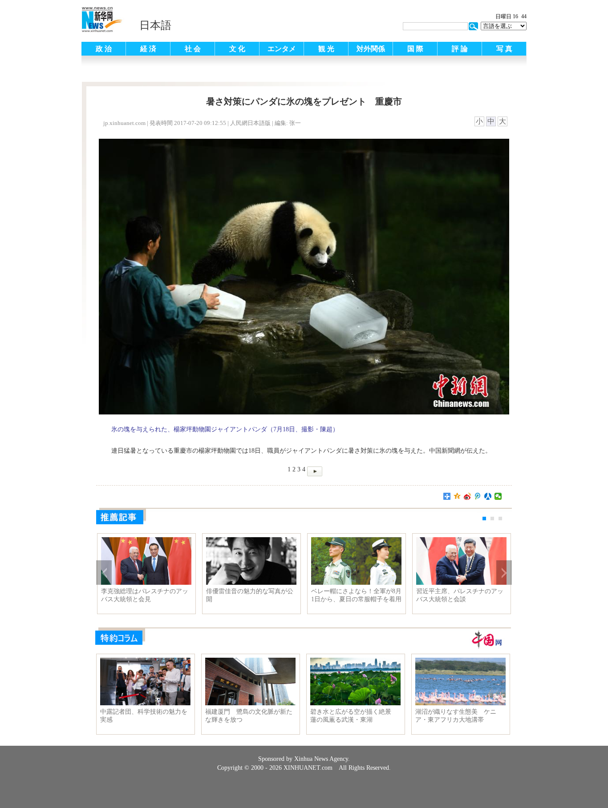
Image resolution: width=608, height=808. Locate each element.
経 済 (148, 48)
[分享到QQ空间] (457, 496)
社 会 (193, 48)
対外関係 (371, 48)
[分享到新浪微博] (467, 496)
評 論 (460, 48)
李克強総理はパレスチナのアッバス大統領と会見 (144, 595)
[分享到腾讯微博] (478, 496)
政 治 (104, 48)
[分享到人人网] (488, 496)
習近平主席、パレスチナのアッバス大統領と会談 (459, 595)
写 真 (504, 48)
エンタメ (282, 48)
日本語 (155, 25)
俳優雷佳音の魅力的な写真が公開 (249, 595)
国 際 (415, 48)
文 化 (237, 48)
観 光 (326, 48)
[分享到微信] (498, 496)
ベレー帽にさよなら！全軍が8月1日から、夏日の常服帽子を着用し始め (356, 595)
